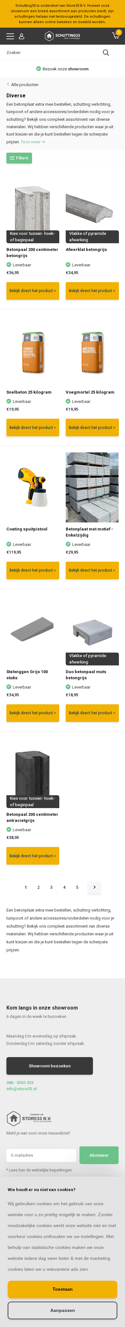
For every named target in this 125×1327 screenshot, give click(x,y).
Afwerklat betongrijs (86, 249)
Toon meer (31, 142)
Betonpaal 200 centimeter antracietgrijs (32, 817)
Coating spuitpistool (26, 529)
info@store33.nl (21, 1089)
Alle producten (24, 85)
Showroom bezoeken (50, 1066)
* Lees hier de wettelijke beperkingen (39, 1170)
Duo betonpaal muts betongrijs (86, 675)
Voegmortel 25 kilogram (90, 392)
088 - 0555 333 (19, 1083)
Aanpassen (62, 1310)
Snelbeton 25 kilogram (29, 392)
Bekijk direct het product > (33, 291)
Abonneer (99, 1155)
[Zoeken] (106, 52)
